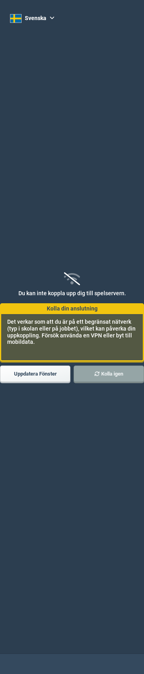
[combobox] (32, 18)
